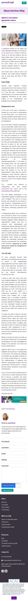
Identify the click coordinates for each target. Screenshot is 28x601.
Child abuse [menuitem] (4, 522)
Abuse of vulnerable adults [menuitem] (9, 519)
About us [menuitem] (4, 502)
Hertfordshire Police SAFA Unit (10, 191)
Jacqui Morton (12, 22)
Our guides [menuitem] (4, 541)
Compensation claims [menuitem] (7, 527)
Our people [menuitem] (4, 504)
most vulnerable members (9, 51)
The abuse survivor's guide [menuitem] (9, 543)
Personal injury (10, 409)
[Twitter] (6, 571)
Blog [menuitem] (2, 538)
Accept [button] (14, 598)
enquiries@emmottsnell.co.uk (12, 560)
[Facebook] (2, 571)
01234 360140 (7, 556)
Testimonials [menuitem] (5, 510)
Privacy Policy (17, 594)
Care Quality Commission (13, 194)
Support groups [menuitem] (6, 546)
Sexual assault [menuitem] (5, 524)
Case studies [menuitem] (5, 507)
